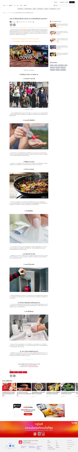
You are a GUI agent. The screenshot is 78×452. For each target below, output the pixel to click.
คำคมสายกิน (63, 67)
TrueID (6, 2)
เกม (17, 5)
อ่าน (14, 5)
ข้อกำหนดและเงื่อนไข (70, 442)
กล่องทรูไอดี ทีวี (62, 2)
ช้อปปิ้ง (49, 445)
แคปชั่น (56, 65)
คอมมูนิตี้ (57, 447)
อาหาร (8, 12)
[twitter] (13, 446)
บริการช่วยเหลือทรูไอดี (51, 449)
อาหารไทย (57, 70)
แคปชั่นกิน (57, 67)
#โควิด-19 (20, 372)
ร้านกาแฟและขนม (40, 8)
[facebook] (10, 446)
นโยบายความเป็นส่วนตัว (71, 444)
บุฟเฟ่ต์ (34, 8)
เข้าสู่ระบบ (71, 2)
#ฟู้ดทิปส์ (16, 372)
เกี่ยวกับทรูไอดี (69, 440)
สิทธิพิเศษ (10, 5)
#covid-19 (11, 372)
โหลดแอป (55, 2)
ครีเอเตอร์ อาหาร (53, 8)
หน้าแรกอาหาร (20, 8)
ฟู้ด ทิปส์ (12, 12)
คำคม (66, 65)
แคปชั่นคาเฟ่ (52, 70)
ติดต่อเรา (68, 448)
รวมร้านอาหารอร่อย (28, 8)
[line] (7, 446)
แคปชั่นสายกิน (60, 65)
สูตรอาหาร (46, 8)
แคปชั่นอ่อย (52, 67)
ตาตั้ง (21, 5)
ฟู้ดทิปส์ (51, 65)
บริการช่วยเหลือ (69, 446)
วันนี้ (4, 5)
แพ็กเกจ (57, 445)
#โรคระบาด (24, 372)
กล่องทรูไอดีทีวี (50, 447)
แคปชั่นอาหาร (63, 70)
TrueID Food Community (33, 366)
